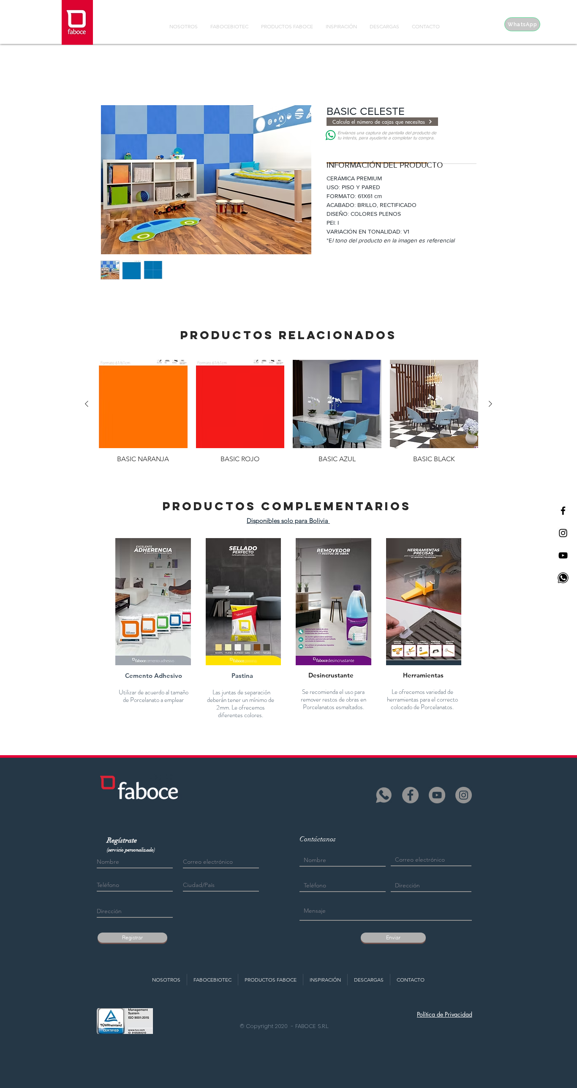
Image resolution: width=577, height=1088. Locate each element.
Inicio (109, 74)
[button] (153, 601)
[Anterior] (87, 404)
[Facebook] (410, 795)
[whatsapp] (384, 795)
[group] (288, 411)
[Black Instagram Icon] (563, 533)
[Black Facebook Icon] (563, 510)
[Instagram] (463, 795)
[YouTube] (437, 795)
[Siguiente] (490, 404)
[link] (377, 152)
